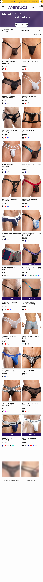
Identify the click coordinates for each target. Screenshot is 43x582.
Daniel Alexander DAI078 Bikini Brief (31, 268)
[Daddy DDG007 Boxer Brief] (11, 255)
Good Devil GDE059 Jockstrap (29, 199)
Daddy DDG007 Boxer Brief (10, 268)
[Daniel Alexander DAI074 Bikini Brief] (31, 220)
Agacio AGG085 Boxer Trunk (30, 337)
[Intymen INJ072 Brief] (31, 358)
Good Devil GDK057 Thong (29, 96)
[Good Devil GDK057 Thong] (31, 83)
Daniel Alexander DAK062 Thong (8, 96)
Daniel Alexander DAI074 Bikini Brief (31, 234)
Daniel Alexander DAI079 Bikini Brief (31, 165)
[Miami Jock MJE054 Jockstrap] (11, 186)
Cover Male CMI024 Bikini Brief (9, 303)
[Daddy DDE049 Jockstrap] (11, 151)
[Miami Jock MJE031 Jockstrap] (11, 117)
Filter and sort (8, 31)
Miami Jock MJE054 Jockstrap (9, 199)
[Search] (36, 7)
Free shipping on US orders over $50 (23, 2)
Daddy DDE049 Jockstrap (7, 165)
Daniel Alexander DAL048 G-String (28, 303)
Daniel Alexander (11, 480)
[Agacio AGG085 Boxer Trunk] (31, 323)
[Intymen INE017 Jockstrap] (11, 390)
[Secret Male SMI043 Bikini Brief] (11, 48)
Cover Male (30, 480)
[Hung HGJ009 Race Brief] (11, 220)
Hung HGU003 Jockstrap (11, 371)
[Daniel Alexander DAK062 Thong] (11, 83)
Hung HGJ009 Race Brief (11, 233)
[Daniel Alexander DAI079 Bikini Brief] (31, 151)
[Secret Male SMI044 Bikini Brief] (31, 390)
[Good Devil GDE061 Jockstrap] (11, 323)
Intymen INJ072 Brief (30, 371)
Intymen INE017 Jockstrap (8, 404)
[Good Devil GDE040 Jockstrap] (31, 117)
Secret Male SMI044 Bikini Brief (30, 404)
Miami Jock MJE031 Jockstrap (9, 131)
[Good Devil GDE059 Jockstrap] (31, 186)
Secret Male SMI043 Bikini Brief (9, 62)
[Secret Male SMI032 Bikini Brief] (31, 48)
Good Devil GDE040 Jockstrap (29, 131)
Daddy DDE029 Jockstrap (7, 439)
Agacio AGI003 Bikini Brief (30, 439)
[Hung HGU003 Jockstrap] (11, 358)
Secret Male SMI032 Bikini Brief (30, 62)
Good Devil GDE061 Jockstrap (9, 337)
